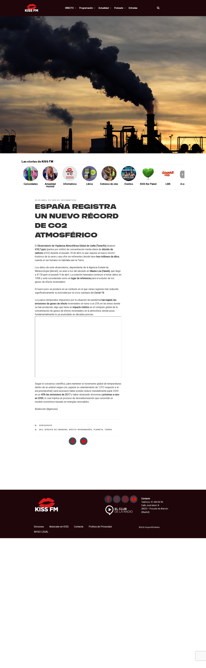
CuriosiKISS (45, 425)
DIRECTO (69, 8)
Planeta (98, 430)
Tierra (108, 430)
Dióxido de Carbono (56, 430)
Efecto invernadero (80, 430)
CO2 (41, 430)
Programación (86, 8)
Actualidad (103, 8)
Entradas (133, 8)
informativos (68, 200)
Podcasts (118, 8)
